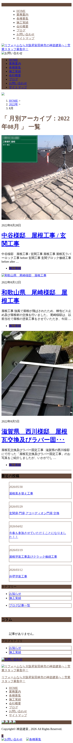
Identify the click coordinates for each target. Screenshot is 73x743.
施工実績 (22, 22)
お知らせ (15, 593)
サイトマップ (25, 38)
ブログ (20, 30)
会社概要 (22, 26)
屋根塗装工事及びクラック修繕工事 (33, 556)
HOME (20, 11)
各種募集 (22, 18)
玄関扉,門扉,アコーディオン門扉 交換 (34, 513)
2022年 (13, 104)
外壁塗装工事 (18, 576)
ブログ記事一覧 (19, 605)
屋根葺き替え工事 (21, 493)
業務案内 (22, 14)
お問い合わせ (25, 34)
